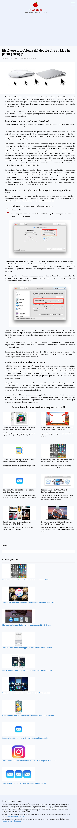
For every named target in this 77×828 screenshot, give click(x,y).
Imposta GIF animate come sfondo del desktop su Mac (19, 491)
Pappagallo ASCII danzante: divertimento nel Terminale (25, 738)
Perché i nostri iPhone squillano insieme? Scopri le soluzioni (27, 670)
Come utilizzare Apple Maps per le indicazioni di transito (18, 460)
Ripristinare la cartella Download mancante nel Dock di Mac (26, 625)
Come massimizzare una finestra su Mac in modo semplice (57, 428)
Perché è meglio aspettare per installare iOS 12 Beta (17, 523)
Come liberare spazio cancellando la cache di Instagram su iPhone (29, 761)
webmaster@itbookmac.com (11, 821)
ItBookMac (36, 10)
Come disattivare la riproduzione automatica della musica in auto (28, 602)
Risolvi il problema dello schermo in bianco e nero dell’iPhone (57, 460)
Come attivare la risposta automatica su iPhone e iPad (24, 783)
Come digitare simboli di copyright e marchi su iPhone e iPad (27, 648)
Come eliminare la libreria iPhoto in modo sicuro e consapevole (19, 428)
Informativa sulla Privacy (15, 816)
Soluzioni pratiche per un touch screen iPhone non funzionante (28, 715)
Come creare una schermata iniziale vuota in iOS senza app (26, 693)
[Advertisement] (38, 31)
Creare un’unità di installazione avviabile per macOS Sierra (56, 523)
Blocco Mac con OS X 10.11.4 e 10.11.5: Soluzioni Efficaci (55, 491)
